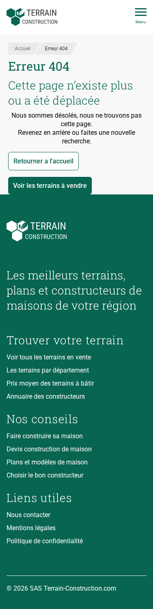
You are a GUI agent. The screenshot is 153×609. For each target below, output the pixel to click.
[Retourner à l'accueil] (76, 231)
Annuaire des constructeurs (46, 396)
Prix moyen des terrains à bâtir (50, 383)
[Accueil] (32, 17)
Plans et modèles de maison (47, 462)
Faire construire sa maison (45, 436)
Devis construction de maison (49, 449)
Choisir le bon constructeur (45, 475)
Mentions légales (31, 528)
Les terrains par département (48, 370)
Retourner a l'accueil (43, 161)
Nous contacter (28, 515)
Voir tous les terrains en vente (49, 357)
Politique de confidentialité (45, 541)
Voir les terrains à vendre (50, 186)
